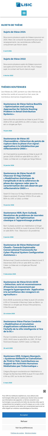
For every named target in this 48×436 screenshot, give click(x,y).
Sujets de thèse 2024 (14, 32)
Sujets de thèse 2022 (14, 59)
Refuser (24, 421)
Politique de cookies (17, 433)
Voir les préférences (24, 428)
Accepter (24, 415)
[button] (44, 391)
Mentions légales (30, 433)
